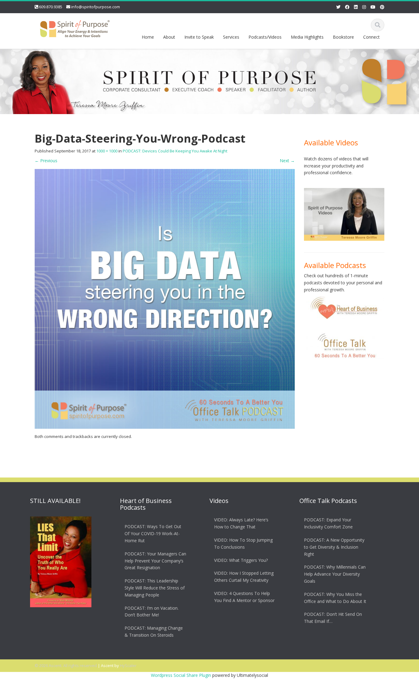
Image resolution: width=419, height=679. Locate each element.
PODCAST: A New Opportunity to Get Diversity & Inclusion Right (334, 547)
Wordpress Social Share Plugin (181, 675)
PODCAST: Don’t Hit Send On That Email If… (333, 617)
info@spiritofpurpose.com (95, 7)
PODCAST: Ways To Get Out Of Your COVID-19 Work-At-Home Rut (153, 533)
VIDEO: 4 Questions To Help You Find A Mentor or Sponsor (244, 596)
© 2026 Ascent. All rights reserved (66, 665)
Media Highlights (307, 37)
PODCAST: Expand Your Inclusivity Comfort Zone (328, 523)
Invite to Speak (199, 37)
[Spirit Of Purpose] (74, 27)
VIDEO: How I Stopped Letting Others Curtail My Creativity (244, 576)
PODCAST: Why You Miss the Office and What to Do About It (335, 597)
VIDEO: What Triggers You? (241, 560)
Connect (371, 37)
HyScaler (128, 665)
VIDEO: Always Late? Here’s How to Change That (241, 523)
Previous (46, 160)
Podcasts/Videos (265, 37)
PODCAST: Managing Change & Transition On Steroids (154, 631)
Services (231, 37)
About (169, 37)
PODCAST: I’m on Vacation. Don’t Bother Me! (152, 611)
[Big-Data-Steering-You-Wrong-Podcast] (165, 298)
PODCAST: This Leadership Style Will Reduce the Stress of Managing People (155, 587)
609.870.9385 (50, 7)
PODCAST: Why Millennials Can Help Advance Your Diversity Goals (335, 574)
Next (287, 160)
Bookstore (343, 37)
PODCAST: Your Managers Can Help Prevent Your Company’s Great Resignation (155, 560)
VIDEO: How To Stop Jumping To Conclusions (243, 543)
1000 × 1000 (106, 151)
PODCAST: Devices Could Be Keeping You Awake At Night (175, 151)
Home (148, 37)
